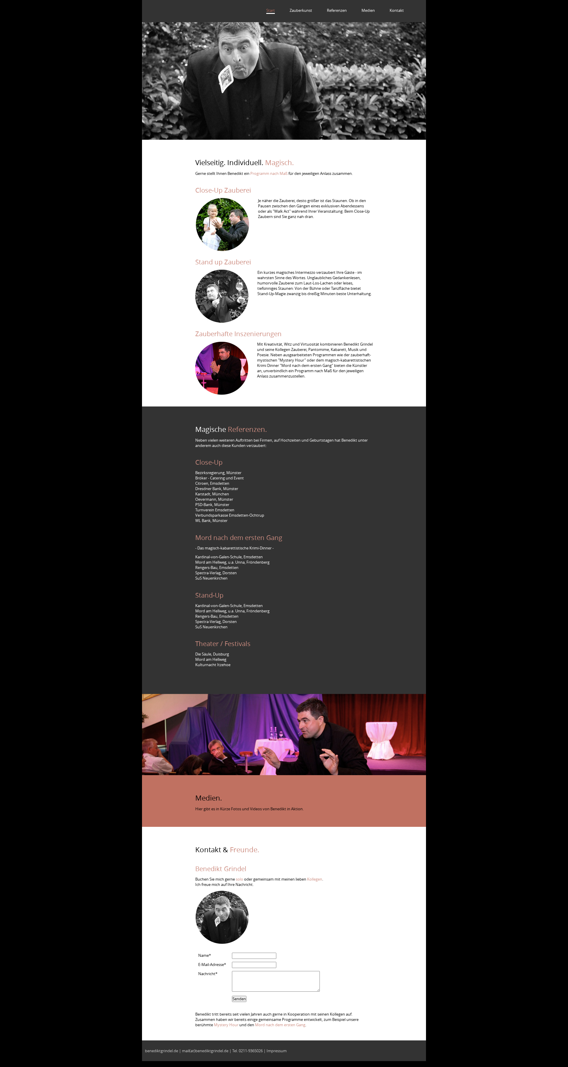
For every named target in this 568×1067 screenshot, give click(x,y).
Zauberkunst (301, 10)
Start (270, 10)
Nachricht (207, 973)
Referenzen (337, 10)
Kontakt (397, 10)
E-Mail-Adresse (212, 964)
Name (204, 955)
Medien (368, 10)
